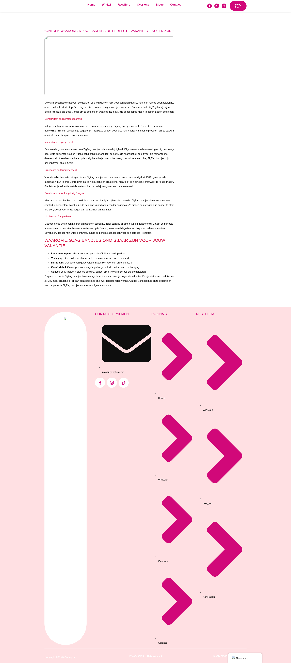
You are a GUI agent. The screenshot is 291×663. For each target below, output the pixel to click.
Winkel (106, 4)
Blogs (160, 4)
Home (91, 4)
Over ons (143, 4)
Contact (175, 4)
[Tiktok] (224, 6)
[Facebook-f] (209, 6)
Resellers (124, 4)
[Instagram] (216, 6)
